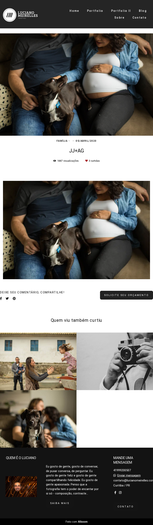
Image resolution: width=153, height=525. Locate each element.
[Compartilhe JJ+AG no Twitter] (7, 298)
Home (74, 10)
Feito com (77, 521)
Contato (139, 17)
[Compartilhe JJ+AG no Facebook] (1, 298)
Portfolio (95, 10)
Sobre (119, 17)
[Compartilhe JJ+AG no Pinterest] (14, 298)
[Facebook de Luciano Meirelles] (115, 492)
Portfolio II (121, 10)
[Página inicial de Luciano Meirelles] (26, 14)
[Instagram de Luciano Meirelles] (120, 492)
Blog (143, 10)
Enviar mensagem (129, 475)
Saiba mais (59, 503)
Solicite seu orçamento (126, 295)
